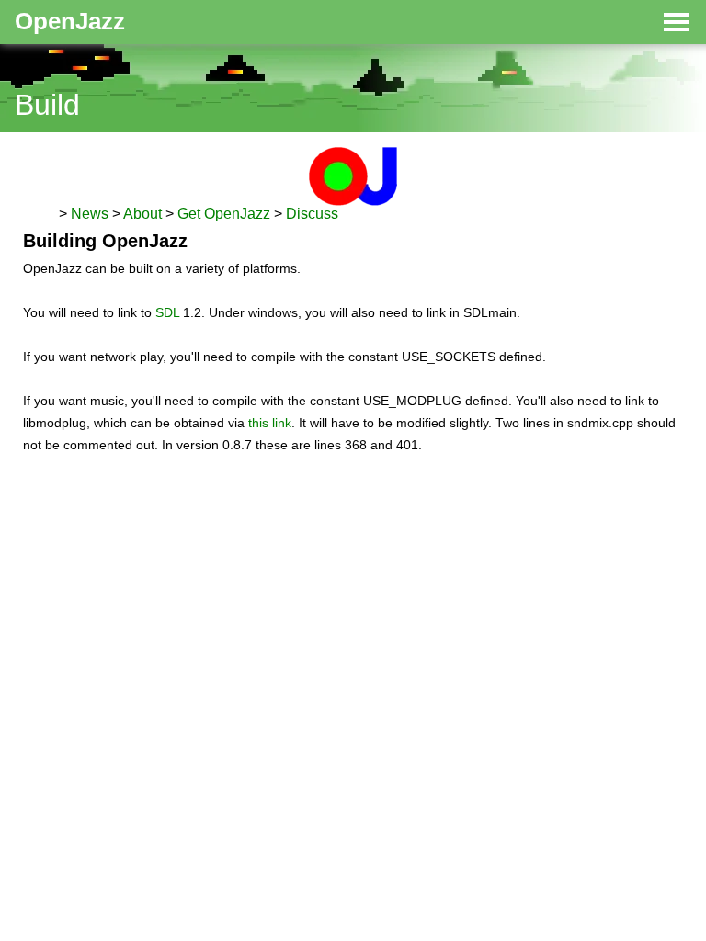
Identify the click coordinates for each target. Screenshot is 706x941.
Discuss (312, 213)
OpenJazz (70, 21)
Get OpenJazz (223, 213)
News (89, 213)
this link (269, 422)
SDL (167, 312)
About (142, 213)
